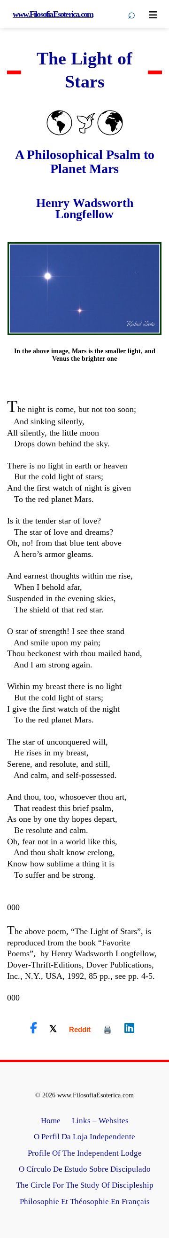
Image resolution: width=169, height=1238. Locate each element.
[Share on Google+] (79, 1029)
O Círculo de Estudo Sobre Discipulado (85, 1169)
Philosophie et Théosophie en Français (85, 1201)
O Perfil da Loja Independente (84, 1136)
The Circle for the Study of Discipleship (85, 1185)
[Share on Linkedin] (129, 1028)
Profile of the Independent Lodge (85, 1153)
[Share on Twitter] (53, 1028)
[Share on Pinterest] (107, 1029)
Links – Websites (100, 1120)
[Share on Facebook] (33, 1028)
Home (51, 1120)
